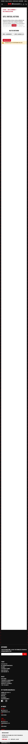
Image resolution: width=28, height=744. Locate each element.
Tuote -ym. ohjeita (4, 685)
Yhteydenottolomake (5, 668)
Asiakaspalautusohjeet (6, 682)
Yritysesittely (4, 664)
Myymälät (3, 1)
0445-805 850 (3, 715)
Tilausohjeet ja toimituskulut (7, 680)
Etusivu (4, 10)
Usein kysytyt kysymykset (6, 683)
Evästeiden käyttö (5, 671)
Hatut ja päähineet (12, 10)
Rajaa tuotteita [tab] (7, 40)
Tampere (3, 730)
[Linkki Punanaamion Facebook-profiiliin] (2, 701)
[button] (25, 1)
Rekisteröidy (3, 678)
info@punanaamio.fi (5, 698)
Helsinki (2, 708)
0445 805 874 (3, 694)
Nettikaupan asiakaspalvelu (7, 665)
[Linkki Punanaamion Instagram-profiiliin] (6, 701)
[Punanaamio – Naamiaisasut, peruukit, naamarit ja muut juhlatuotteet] (14, 4)
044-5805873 (3, 697)
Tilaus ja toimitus (8, 1)
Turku (2, 718)
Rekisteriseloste (4, 670)
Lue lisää (17, 739)
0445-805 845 (3, 726)
